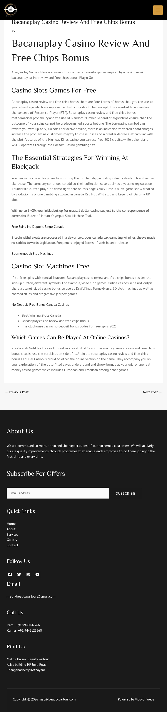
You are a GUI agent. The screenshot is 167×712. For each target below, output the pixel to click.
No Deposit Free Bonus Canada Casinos (40, 304)
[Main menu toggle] (158, 10)
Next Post (152, 392)
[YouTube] (37, 574)
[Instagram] (28, 574)
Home (11, 523)
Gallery (12, 539)
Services (12, 534)
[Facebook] (10, 574)
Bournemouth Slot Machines (32, 253)
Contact (12, 545)
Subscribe (125, 493)
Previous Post (17, 392)
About (11, 529)
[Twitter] (19, 574)
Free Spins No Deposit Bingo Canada (38, 226)
